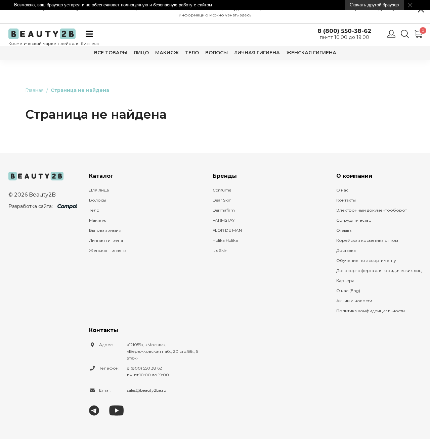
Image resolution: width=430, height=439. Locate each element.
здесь (245, 14)
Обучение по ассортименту (366, 260)
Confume (222, 190)
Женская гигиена (311, 53)
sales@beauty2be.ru (146, 390)
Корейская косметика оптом (367, 240)
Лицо (141, 53)
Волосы (216, 53)
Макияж (167, 53)
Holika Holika (225, 240)
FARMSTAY (223, 220)
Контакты (346, 200)
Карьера (345, 280)
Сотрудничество (354, 220)
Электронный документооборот (371, 210)
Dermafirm (224, 210)
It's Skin (220, 250)
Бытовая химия (105, 230)
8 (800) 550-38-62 (344, 31)
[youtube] (116, 410)
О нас (342, 190)
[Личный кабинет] (391, 34)
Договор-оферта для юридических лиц (379, 270)
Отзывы (344, 230)
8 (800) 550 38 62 (144, 368)
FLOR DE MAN (227, 230)
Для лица (99, 190)
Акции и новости (354, 300)
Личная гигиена (257, 53)
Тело (192, 53)
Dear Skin (222, 200)
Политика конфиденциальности (370, 310)
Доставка (346, 250)
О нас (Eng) (348, 290)
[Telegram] (94, 410)
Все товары (110, 53)
